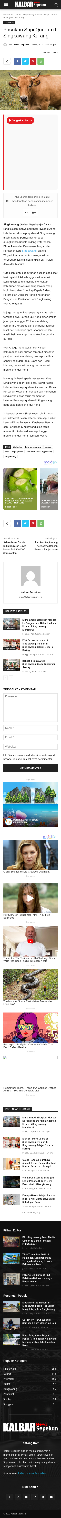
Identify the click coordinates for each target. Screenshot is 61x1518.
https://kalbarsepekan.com (30, 597)
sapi (7, 451)
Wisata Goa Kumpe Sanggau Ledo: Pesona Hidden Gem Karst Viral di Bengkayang (38, 1181)
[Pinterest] (33, 61)
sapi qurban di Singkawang (39, 451)
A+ (34, 212)
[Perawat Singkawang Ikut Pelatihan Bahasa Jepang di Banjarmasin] (11, 1279)
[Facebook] (17, 61)
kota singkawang (33, 447)
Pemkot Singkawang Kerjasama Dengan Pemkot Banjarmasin (46, 546)
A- (26, 212)
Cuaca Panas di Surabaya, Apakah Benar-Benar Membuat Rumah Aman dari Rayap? (39, 1163)
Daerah (17, 14)
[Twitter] (25, 61)
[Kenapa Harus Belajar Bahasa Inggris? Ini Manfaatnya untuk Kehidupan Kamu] (11, 1199)
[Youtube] (26, 1497)
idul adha (17, 447)
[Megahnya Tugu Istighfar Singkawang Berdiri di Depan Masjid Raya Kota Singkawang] (11, 1306)
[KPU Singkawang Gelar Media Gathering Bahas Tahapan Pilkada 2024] (11, 1241)
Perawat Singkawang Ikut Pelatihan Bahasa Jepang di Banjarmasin (37, 1278)
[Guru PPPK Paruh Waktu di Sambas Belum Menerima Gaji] (11, 1324)
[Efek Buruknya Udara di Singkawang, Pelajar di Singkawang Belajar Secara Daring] (11, 644)
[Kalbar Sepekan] (5, 44)
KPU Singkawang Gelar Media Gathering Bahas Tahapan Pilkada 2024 (38, 1240)
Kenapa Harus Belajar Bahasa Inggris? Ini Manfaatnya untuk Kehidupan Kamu (38, 1198)
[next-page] (11, 678)
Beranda (7, 14)
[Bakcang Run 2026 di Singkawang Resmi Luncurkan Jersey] (11, 665)
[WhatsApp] (40, 61)
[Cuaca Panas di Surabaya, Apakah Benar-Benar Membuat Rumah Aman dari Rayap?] (11, 1164)
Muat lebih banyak (29, 1212)
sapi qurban (17, 451)
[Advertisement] (30, 155)
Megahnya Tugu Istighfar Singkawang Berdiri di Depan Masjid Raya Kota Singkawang (39, 1306)
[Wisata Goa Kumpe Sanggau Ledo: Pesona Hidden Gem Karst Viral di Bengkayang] (11, 1181)
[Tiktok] (34, 1497)
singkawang (10, 456)
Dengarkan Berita (21, 120)
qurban (48, 447)
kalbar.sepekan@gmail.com (33, 1473)
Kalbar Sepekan (21, 44)
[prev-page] (5, 678)
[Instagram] (18, 1497)
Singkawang (28, 14)
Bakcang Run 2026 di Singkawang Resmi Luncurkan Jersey (39, 664)
